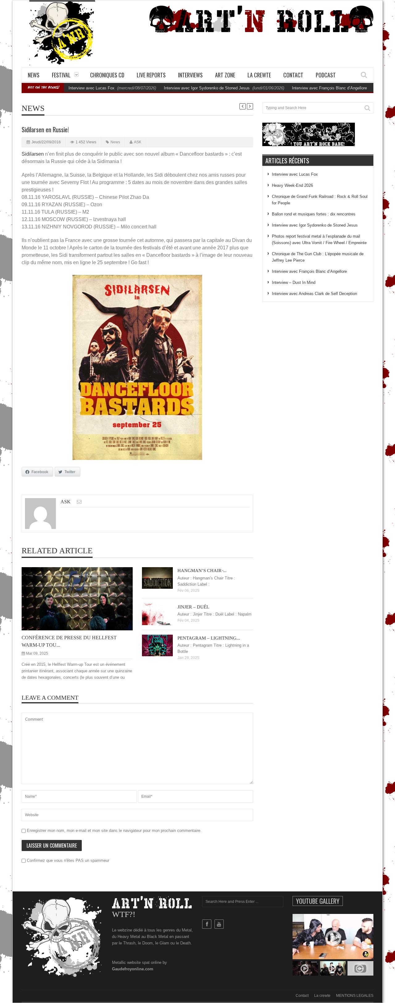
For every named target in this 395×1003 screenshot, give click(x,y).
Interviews (190, 75)
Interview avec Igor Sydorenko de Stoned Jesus (207, 88)
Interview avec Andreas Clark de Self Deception (314, 293)
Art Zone (225, 75)
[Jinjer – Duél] (162, 614)
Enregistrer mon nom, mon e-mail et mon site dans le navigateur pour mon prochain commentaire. (114, 830)
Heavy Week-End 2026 (292, 185)
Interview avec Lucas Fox (91, 88)
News (34, 75)
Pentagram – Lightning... (208, 638)
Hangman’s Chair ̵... (202, 570)
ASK (137, 142)
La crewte (259, 75)
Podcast (326, 75)
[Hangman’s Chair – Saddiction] (162, 577)
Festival (61, 75)
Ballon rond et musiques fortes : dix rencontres (314, 214)
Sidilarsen (33, 154)
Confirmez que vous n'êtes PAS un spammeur (67, 860)
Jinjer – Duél (193, 606)
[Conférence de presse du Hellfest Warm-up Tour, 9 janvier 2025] (82, 598)
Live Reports (151, 75)
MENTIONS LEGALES (354, 995)
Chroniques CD (107, 75)
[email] (79, 501)
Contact (293, 75)
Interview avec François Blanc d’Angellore (329, 88)
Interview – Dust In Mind (293, 282)
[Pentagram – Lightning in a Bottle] (162, 645)
